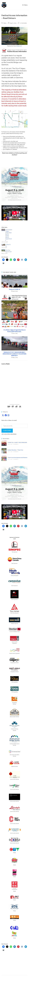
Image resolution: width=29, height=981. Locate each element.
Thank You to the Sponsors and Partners (17, 457)
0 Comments (23, 23)
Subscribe (7, 430)
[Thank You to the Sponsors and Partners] (4, 458)
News (4, 23)
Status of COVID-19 (14, 289)
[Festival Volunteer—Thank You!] (4, 450)
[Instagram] (8, 415)
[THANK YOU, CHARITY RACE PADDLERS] (4, 443)
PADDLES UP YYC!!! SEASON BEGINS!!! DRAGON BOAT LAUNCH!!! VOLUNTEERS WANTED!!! (14, 353)
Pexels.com (19, 46)
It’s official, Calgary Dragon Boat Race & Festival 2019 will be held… (15, 330)
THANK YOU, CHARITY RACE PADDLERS (17, 442)
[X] (3, 415)
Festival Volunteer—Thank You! (15, 450)
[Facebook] (6, 415)
